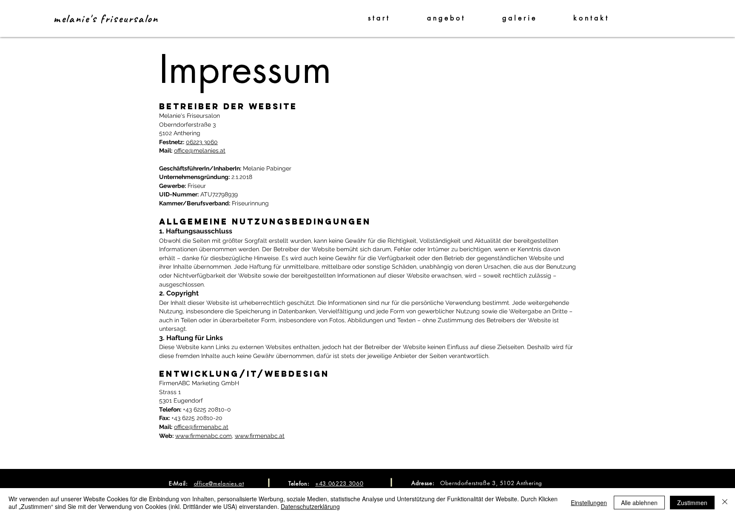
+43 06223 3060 (339, 483)
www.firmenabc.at (260, 435)
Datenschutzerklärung (310, 506)
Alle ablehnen (639, 502)
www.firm (188, 435)
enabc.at (216, 426)
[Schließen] (725, 502)
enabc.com (216, 435)
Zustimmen (692, 502)
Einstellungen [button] (589, 502)
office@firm (189, 426)
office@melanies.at (199, 150)
